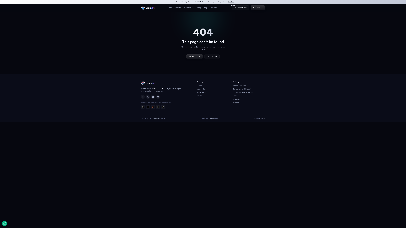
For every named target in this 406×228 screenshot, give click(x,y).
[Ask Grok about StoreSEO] (163, 107)
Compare (187, 8)
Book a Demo (239, 7)
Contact (199, 86)
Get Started (258, 8)
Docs (235, 96)
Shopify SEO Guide (239, 86)
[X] (148, 97)
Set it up (231, 2)
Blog (205, 8)
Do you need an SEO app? (242, 89)
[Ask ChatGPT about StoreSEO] (143, 107)
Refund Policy (201, 92)
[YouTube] (158, 97)
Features (178, 8)
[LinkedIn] (153, 97)
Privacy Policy (201, 89)
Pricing (198, 8)
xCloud (263, 118)
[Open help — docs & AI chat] (4, 223)
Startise (211, 118)
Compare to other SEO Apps (243, 92)
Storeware (157, 118)
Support (236, 102)
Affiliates (199, 96)
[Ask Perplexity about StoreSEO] (158, 107)
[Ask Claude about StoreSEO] (153, 107)
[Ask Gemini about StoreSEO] (148, 107)
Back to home (194, 56)
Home (170, 8)
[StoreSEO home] (148, 7)
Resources (213, 8)
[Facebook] (143, 97)
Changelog (237, 99)
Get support (212, 56)
